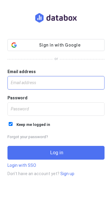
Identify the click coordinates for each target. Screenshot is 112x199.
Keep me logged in (32, 124)
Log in (56, 152)
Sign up (67, 173)
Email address (21, 71)
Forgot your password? (27, 137)
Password (17, 97)
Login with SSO (21, 165)
